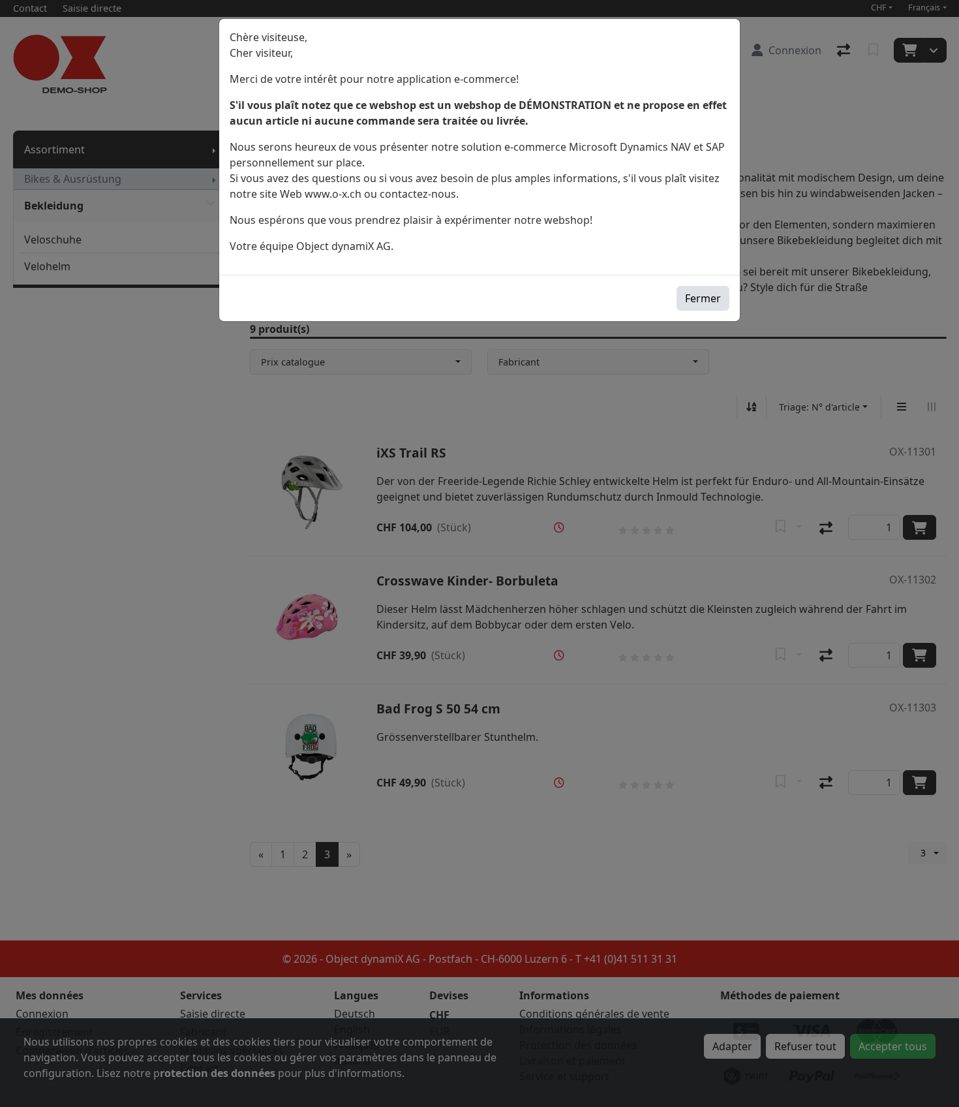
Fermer (703, 298)
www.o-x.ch (333, 194)
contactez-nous (418, 194)
